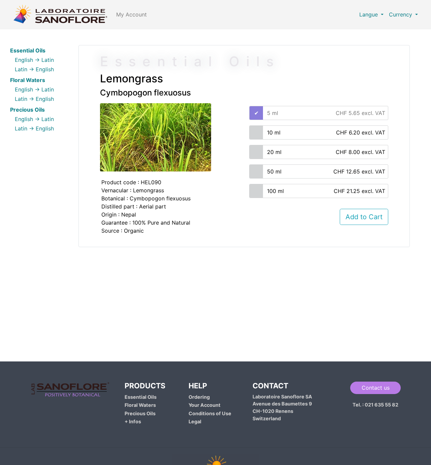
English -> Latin (34, 59)
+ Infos (133, 421)
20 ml (326, 152)
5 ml (326, 113)
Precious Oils (140, 413)
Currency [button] (401, 14)
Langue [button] (369, 14)
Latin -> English (34, 69)
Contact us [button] (376, 387)
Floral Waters (140, 405)
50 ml (326, 171)
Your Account (205, 405)
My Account (131, 14)
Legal (195, 421)
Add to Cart (364, 217)
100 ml (326, 191)
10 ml (326, 132)
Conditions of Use (210, 413)
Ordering (199, 397)
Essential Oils (141, 397)
